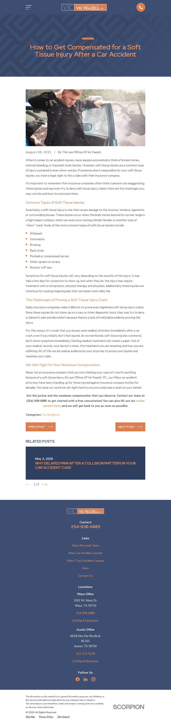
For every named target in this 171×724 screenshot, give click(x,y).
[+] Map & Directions (85, 621)
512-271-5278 (85, 654)
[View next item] (44, 484)
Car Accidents (51, 415)
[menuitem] (30, 717)
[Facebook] (78, 679)
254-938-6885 (85, 526)
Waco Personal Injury (85, 545)
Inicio (85, 568)
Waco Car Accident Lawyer (85, 553)
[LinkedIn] (85, 679)
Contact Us (85, 576)
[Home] (84, 7)
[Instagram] (93, 679)
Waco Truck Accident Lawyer (85, 561)
